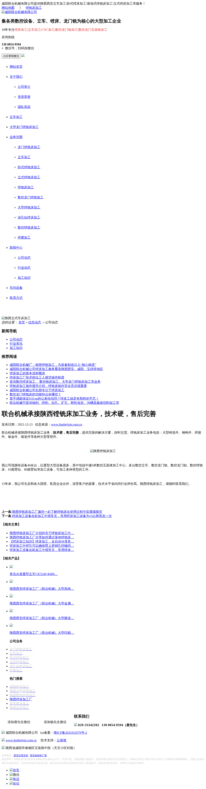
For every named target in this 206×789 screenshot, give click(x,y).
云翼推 (61, 740)
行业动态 (24, 267)
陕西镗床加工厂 (21, 699)
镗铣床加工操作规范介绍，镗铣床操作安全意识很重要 (48, 386)
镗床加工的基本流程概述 (27, 373)
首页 (22, 322)
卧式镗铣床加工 (29, 167)
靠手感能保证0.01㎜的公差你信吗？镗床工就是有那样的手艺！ (54, 398)
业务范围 (16, 137)
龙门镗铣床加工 (29, 147)
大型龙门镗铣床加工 (24, 127)
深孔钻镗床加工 (29, 217)
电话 (16, 779)
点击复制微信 (11, 55)
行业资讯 (16, 343)
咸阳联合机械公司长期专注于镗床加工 (37, 390)
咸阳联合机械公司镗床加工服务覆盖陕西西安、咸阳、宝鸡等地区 (56, 369)
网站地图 (8, 7)
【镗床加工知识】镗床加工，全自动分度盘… (42, 541)
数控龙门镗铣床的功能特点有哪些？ (35, 394)
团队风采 (24, 107)
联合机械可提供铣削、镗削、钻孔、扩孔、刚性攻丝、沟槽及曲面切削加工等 (64, 402)
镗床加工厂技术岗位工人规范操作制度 (37, 377)
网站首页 (16, 66)
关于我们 (16, 76)
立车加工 (16, 117)
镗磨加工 (24, 237)
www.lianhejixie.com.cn (66, 424)
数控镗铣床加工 (29, 227)
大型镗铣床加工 (29, 207)
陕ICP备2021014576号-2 (70, 732)
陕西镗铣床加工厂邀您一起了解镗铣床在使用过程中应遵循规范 (56, 511)
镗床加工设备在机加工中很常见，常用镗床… (42, 550)
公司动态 (24, 257)
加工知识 (24, 277)
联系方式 (16, 298)
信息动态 (34, 322)
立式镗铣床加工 (29, 177)
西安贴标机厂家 (38, 755)
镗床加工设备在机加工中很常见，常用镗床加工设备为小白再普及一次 (61, 516)
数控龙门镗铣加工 (30, 197)
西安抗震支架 (21, 755)
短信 (16, 783)
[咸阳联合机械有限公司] (19, 12)
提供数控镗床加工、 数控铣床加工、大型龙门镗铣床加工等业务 (55, 381)
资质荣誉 (24, 96)
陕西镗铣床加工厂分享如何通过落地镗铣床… (42, 537)
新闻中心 (16, 247)
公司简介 (24, 86)
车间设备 (16, 287)
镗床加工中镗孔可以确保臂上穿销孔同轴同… (42, 545)
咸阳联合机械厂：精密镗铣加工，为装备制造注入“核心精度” (53, 364)
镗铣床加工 (34, 7)
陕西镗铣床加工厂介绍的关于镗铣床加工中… (42, 533)
